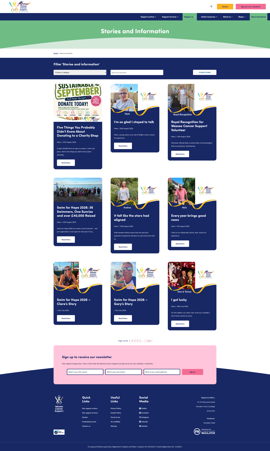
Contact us (86, 426)
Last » (149, 341)
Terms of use (115, 417)
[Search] (211, 6)
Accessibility (115, 421)
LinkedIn (144, 421)
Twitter (144, 408)
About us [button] (227, 16)
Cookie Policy (116, 413)
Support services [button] (169, 16)
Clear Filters (205, 72)
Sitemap (114, 426)
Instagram (145, 417)
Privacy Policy (116, 408)
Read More (66, 163)
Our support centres (89, 408)
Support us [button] (188, 16)
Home (56, 53)
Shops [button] (241, 16)
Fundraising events (89, 421)
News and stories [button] (258, 16)
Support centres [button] (147, 16)
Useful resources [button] (208, 16)
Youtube (144, 426)
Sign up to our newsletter (251, 6)
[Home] (17, 6)
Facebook (145, 413)
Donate (225, 6)
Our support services (90, 413)
